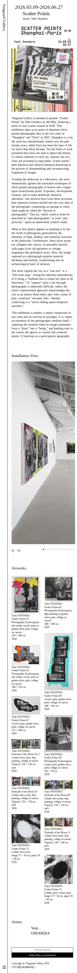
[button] (13, 551)
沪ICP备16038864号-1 (24, 967)
